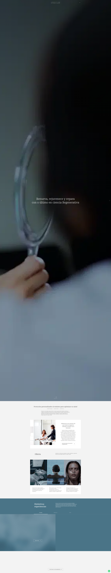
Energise (40, 512)
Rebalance (55, 512)
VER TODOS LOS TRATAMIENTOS (54, 569)
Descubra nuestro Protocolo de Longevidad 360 (67, 444)
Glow (70, 512)
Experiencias (37, 540)
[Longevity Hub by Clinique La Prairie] (55, 2)
